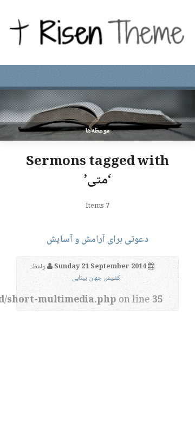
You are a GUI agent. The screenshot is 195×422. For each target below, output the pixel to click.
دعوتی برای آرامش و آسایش (97, 240)
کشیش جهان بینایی (96, 278)
